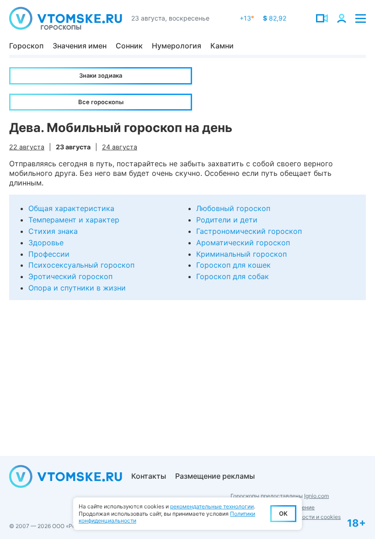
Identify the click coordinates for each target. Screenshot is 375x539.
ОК (283, 513)
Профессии (49, 254)
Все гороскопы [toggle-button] (100, 102)
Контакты (148, 476)
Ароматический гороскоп (243, 242)
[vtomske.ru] (65, 18)
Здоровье (46, 242)
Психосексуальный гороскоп (81, 265)
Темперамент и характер (73, 219)
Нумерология (176, 45)
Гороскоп (26, 45)
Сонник (129, 45)
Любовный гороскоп (233, 208)
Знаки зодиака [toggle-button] (100, 75)
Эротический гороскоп (70, 276)
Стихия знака (53, 231)
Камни (222, 45)
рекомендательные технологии (212, 506)
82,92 (274, 18)
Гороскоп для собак (232, 276)
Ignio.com (316, 495)
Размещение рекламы (215, 476)
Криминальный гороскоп (241, 254)
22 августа (26, 147)
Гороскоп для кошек (233, 265)
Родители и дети (226, 219)
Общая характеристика (71, 208)
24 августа (119, 147)
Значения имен (80, 45)
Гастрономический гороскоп (249, 231)
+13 (247, 18)
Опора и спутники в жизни (77, 287)
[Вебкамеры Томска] (322, 18)
